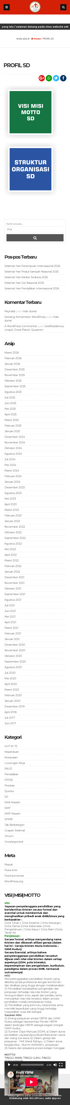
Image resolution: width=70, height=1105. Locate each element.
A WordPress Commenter (20, 326)
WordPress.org (13, 881)
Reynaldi (9, 311)
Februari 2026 (13, 358)
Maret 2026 (11, 352)
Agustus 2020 (13, 667)
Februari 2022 (13, 566)
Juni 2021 (10, 611)
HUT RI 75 (10, 746)
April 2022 (10, 554)
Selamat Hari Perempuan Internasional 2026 (32, 266)
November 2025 (14, 375)
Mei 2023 (10, 498)
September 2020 (15, 661)
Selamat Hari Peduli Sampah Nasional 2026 (31, 271)
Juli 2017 (9, 717)
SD (6, 796)
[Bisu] (55, 1065)
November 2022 (14, 526)
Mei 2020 (10, 678)
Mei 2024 (10, 465)
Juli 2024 (9, 459)
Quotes (9, 791)
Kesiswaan (11, 757)
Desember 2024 (14, 437)
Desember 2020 (14, 644)
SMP (7, 808)
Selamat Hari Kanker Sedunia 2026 (26, 277)
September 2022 (15, 538)
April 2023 (10, 504)
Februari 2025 (12, 425)
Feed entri (10, 870)
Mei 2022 (10, 549)
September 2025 (14, 386)
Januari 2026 (12, 363)
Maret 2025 (11, 420)
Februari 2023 (13, 515)
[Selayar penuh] (61, 1065)
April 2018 (10, 712)
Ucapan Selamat (14, 830)
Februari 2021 (12, 633)
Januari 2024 (12, 481)
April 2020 (10, 684)
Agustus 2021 (12, 599)
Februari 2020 (13, 695)
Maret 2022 (11, 560)
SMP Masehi (12, 813)
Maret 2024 (11, 470)
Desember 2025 (14, 369)
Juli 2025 (9, 397)
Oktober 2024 (13, 448)
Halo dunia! (30, 311)
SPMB (8, 819)
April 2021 (10, 622)
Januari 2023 (12, 521)
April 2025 (10, 414)
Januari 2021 (12, 639)
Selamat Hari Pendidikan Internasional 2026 (31, 288)
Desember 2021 (14, 577)
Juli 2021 (9, 605)
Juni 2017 (10, 723)
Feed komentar (14, 875)
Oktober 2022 (13, 532)
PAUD (8, 768)
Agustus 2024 (13, 453)
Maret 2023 (11, 510)
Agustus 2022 (13, 543)
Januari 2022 (12, 571)
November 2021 (14, 583)
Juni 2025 (10, 403)
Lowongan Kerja (14, 763)
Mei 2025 (10, 408)
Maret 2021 (11, 628)
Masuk (8, 864)
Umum (8, 836)
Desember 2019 (14, 706)
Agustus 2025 (13, 392)
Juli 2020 (10, 672)
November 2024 (14, 442)
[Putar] (9, 1065)
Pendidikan (11, 774)
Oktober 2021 (12, 588)
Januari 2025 (12, 431)
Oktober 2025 (13, 380)
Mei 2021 (10, 616)
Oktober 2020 (13, 656)
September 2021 (14, 594)
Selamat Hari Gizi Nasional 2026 (24, 282)
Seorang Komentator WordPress (25, 317)
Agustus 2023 (13, 493)
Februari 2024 (13, 476)
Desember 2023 (14, 487)
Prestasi (9, 785)
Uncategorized (13, 841)
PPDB (8, 780)
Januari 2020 (12, 701)
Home (37, 38)
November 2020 (14, 650)
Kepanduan (11, 751)
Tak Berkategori (14, 824)
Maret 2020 (11, 689)
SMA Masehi (12, 802)
